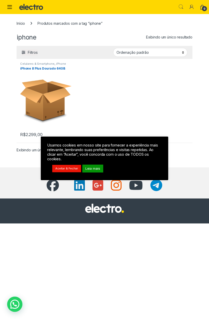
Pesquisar (181, 7)
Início (21, 23)
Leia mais (92, 168)
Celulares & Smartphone (37, 63)
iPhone (61, 63)
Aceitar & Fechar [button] (66, 168)
